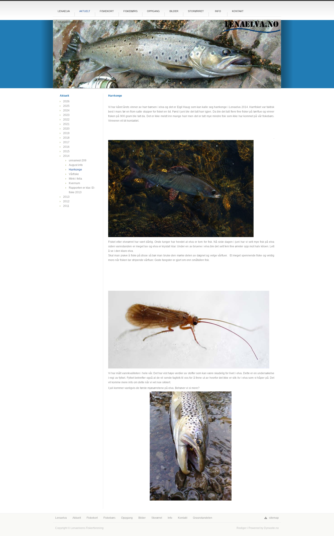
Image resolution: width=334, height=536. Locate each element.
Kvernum (74, 183)
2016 (66, 146)
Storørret (196, 11)
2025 (66, 106)
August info (76, 165)
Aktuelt (84, 11)
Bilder (173, 11)
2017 (66, 142)
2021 (66, 124)
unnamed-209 (77, 160)
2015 (66, 151)
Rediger (242, 528)
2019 (66, 133)
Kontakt (238, 11)
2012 (66, 201)
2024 (66, 110)
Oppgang (153, 11)
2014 (66, 156)
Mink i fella (75, 178)
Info (218, 11)
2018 (66, 137)
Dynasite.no (271, 528)
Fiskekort (107, 11)
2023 (66, 115)
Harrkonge (75, 169)
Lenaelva (64, 11)
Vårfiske (74, 174)
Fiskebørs (130, 11)
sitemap (274, 517)
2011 (66, 206)
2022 (66, 119)
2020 (66, 128)
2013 (66, 196)
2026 (66, 101)
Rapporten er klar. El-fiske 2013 (82, 190)
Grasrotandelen (70, 22)
